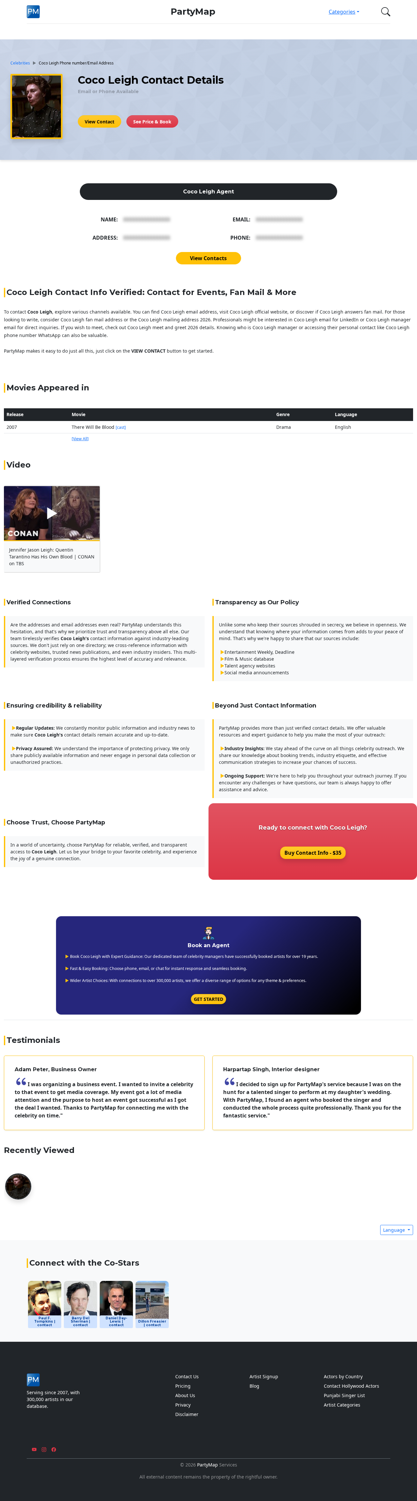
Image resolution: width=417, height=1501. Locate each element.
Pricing (183, 1386)
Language (394, 1230)
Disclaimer (186, 1414)
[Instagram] (44, 1450)
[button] (384, 11)
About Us (185, 1395)
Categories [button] (342, 11)
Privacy (183, 1405)
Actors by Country (343, 1376)
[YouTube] (34, 1450)
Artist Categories (342, 1405)
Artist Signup (264, 1376)
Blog (254, 1386)
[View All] (80, 439)
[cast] (121, 427)
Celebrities (20, 62)
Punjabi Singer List (344, 1395)
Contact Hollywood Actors (351, 1386)
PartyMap (193, 11)
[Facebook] (53, 1450)
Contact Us (187, 1376)
